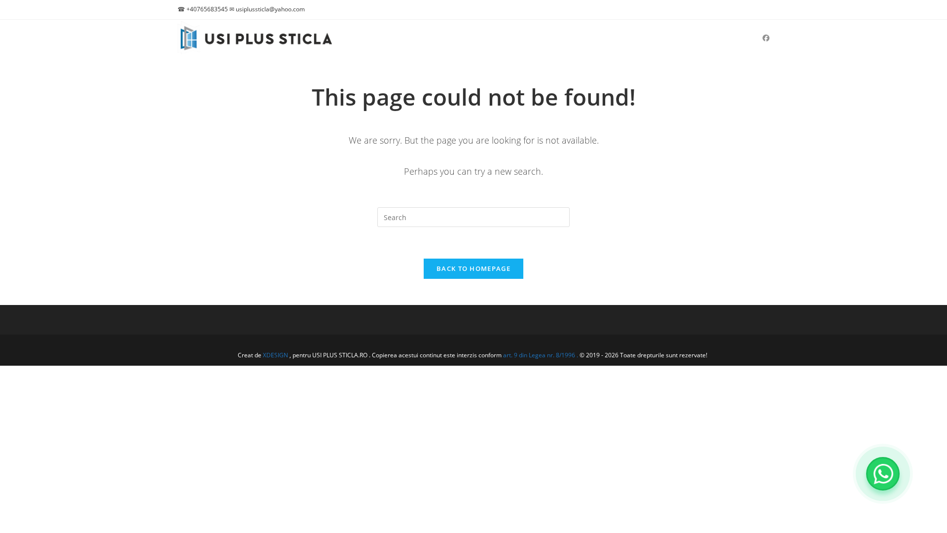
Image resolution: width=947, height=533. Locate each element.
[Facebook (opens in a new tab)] (766, 38)
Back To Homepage (473, 268)
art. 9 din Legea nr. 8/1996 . (541, 355)
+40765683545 (207, 9)
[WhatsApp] (883, 474)
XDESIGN (275, 355)
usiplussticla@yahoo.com (270, 9)
